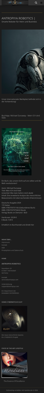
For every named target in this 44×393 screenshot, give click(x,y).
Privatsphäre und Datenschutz (12, 250)
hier (32, 225)
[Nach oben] (38, 389)
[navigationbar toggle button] (41, 2)
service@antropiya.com (10, 280)
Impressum (6, 242)
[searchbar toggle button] (36, 2)
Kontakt (4, 245)
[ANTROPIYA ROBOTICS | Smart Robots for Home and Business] (14, 2)
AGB (3, 248)
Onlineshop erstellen (13, 390)
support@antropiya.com (10, 286)
